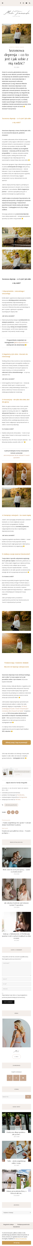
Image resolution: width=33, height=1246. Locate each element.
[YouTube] (26, 3)
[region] (16, 1237)
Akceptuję (16, 1243)
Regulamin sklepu (8, 1224)
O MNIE (16, 1056)
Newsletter (16, 1227)
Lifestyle (11, 47)
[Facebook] (20, 3)
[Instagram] (23, 3)
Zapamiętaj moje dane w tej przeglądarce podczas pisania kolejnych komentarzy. (14, 996)
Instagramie (23, 797)
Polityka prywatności (23, 1224)
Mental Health (20, 47)
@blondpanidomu (20, 343)
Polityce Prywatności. (21, 1239)
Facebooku (20, 795)
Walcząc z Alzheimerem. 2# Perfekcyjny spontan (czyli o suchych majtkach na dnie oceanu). (16, 936)
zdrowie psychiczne (11, 805)
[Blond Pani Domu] (16, 13)
